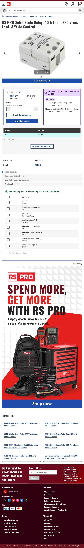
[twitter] (5, 500)
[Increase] (35, 109)
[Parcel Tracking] (66, 4)
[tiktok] (26, 500)
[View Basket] (79, 4)
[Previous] (5, 53)
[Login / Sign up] (73, 4)
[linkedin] (9, 500)
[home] (3, 16)
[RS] (8, 4)
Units (8, 102)
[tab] (42, 172)
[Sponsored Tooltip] (81, 264)
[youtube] (13, 500)
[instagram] (17, 500)
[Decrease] (9, 109)
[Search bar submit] (80, 10)
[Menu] (3, 4)
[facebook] (21, 500)
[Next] (79, 53)
